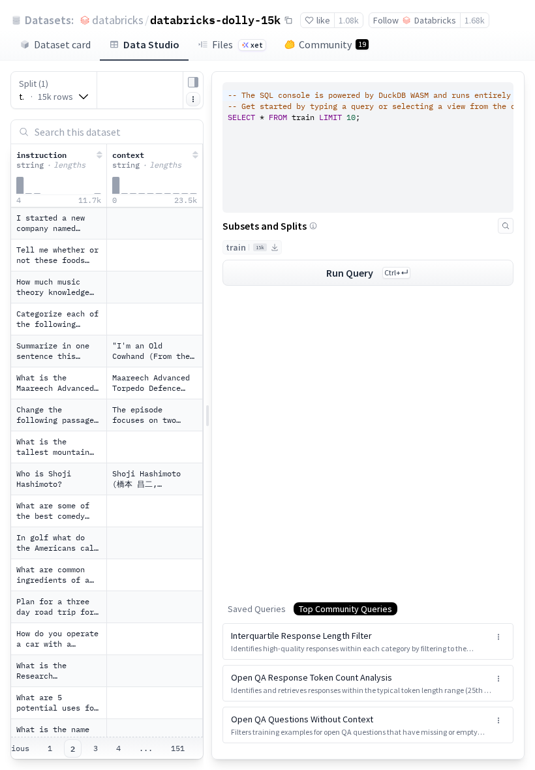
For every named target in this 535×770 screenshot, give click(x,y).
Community (332, 44)
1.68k (475, 20)
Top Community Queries (345, 609)
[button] (368, 641)
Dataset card (62, 44)
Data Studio (151, 44)
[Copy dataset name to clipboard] (288, 20)
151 (178, 748)
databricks (118, 19)
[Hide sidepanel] (193, 82)
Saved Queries (257, 609)
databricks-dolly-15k (215, 19)
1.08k (349, 20)
